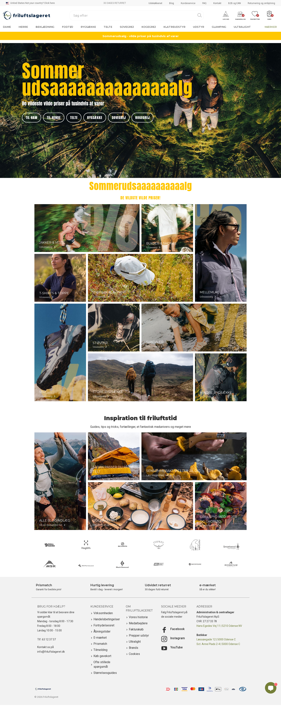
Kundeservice (188, 3)
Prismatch (100, 644)
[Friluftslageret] (26, 15)
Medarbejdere (138, 623)
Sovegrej (127, 26)
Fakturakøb (136, 629)
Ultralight (242, 26)
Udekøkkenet (155, 3)
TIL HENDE (54, 117)
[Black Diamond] (122, 564)
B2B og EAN (234, 3)
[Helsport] (158, 564)
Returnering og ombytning (261, 3)
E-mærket (100, 637)
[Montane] (195, 564)
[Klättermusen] (86, 566)
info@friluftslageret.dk (51, 651)
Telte (108, 26)
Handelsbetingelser (106, 619)
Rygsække (88, 26)
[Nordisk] (195, 545)
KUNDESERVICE (101, 606)
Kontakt (217, 3)
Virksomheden (103, 613)
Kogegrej (148, 26)
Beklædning (45, 26)
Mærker (271, 26)
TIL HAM (31, 117)
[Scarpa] (122, 545)
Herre (23, 26)
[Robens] (231, 564)
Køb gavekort (102, 656)
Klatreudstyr (174, 26)
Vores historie (138, 617)
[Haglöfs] (86, 545)
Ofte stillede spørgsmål (101, 664)
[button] (225, 15)
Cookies (134, 654)
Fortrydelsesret (103, 625)
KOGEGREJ (142, 117)
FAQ (204, 3)
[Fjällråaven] (49, 545)
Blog (171, 3)
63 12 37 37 (49, 639)
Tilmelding (100, 650)
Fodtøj (67, 26)
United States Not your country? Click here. (32, 3)
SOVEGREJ (119, 117)
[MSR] (49, 564)
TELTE (74, 117)
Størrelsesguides (105, 673)
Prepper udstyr (139, 635)
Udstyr (198, 26)
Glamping (219, 26)
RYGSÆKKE (94, 117)
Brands (133, 648)
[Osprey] (158, 545)
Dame (7, 26)
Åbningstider (101, 631)
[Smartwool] (231, 546)
